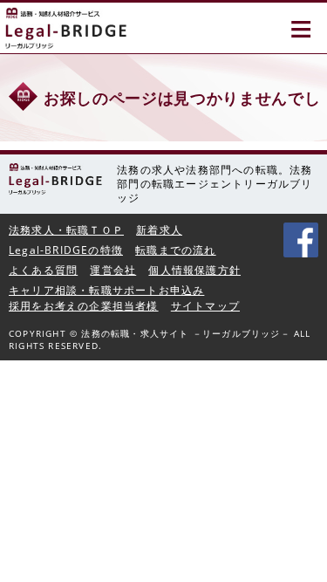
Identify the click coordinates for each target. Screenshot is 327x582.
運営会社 (113, 270)
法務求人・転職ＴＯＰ (66, 230)
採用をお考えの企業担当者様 (84, 305)
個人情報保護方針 (194, 270)
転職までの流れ (175, 250)
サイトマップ (205, 305)
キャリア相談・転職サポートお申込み (106, 290)
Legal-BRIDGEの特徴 (66, 250)
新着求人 (159, 230)
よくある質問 (43, 270)
